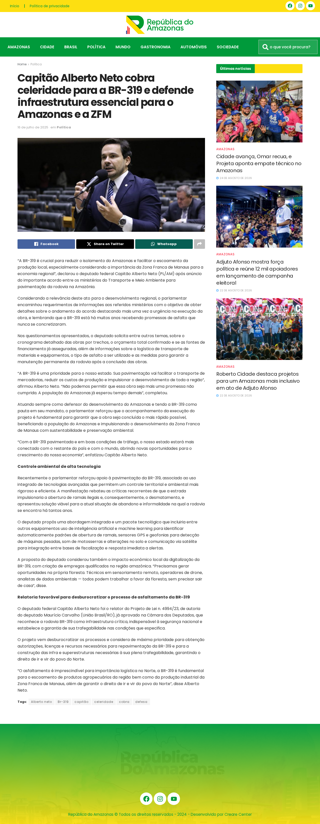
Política (96, 47)
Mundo (123, 47)
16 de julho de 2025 (33, 127)
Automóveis (193, 47)
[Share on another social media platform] (199, 244)
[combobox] (288, 47)
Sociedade (228, 47)
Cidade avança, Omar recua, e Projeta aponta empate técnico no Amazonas (258, 163)
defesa (141, 702)
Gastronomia (155, 47)
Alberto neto (41, 702)
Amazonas (19, 47)
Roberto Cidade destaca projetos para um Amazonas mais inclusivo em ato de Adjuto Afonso (258, 380)
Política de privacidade (50, 6)
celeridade (103, 702)
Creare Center (238, 814)
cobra (124, 702)
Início (14, 6)
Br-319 (63, 702)
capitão (81, 702)
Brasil (70, 47)
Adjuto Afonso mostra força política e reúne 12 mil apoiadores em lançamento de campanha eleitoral (257, 272)
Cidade (47, 47)
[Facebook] (290, 5)
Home (22, 64)
